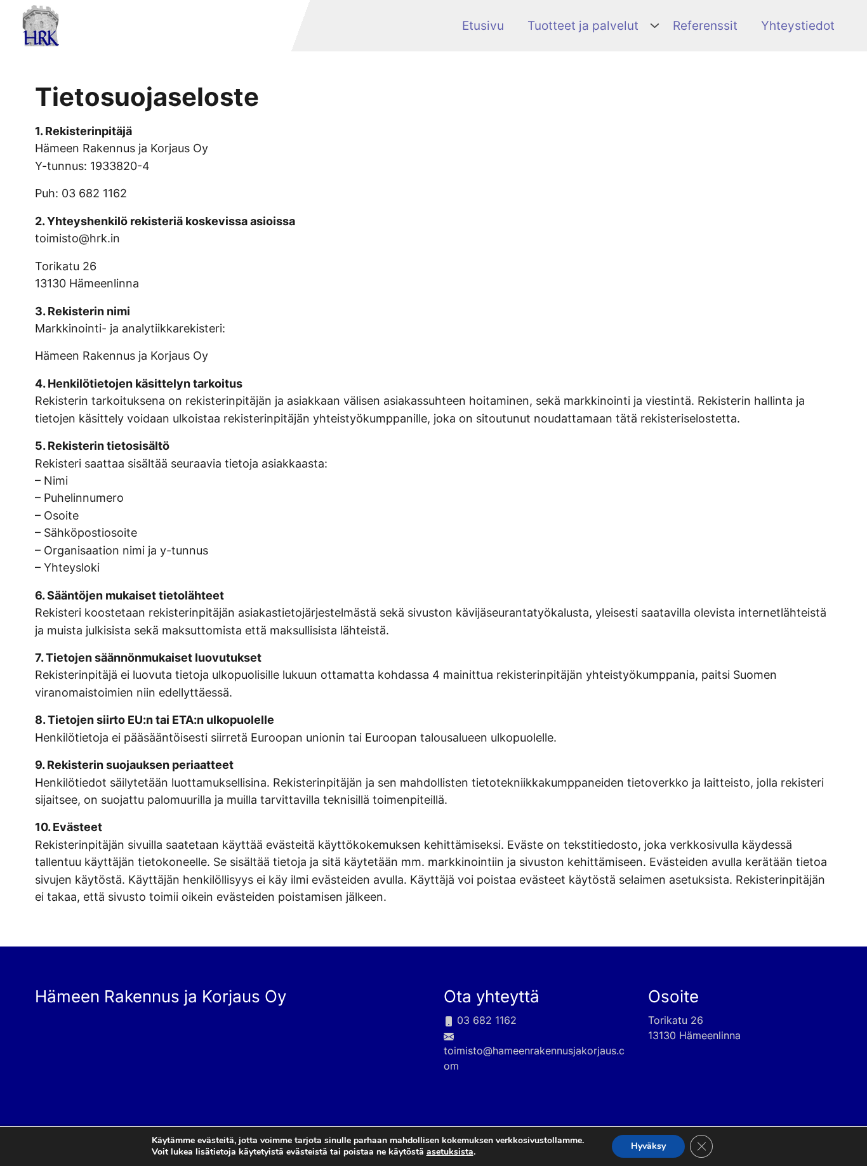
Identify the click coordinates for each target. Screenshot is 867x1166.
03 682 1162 (485, 1020)
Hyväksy (648, 1146)
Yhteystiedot (798, 25)
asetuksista (450, 1152)
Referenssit (705, 25)
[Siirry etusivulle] (40, 24)
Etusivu (483, 25)
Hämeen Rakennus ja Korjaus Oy (160, 996)
